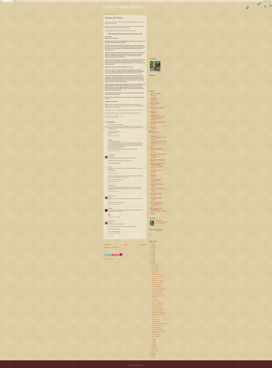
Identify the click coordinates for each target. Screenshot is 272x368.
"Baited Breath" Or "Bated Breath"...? (159, 312)
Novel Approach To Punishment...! (159, 290)
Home (125, 244)
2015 (152, 253)
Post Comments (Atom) (114, 247)
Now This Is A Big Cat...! (157, 292)
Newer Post (106, 244)
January (154, 350)
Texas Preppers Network (156, 193)
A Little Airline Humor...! (156, 301)
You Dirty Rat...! (155, 299)
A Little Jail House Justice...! (158, 304)
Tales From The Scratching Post (158, 188)
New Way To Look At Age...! (157, 329)
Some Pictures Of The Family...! (158, 276)
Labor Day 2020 (154, 171)
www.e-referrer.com (159, 231)
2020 (152, 243)
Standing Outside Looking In (157, 184)
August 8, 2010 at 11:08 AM (113, 191)
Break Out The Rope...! (156, 327)
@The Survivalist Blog (156, 93)
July (153, 338)
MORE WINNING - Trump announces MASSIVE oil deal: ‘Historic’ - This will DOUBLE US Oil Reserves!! (158, 117)
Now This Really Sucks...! (157, 306)
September (154, 270)
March (153, 346)
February (154, 348)
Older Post (144, 244)
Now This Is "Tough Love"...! (157, 303)
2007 (152, 357)
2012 (152, 259)
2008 (152, 355)
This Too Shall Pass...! (156, 334)
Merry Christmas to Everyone (156, 194)
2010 (152, 263)
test (151, 94)
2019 (152, 245)
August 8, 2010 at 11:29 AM (113, 204)
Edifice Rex (153, 126)
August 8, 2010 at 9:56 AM (113, 181)
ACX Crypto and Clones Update (157, 108)
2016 (152, 251)
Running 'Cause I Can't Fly (157, 170)
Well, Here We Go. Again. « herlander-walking (157, 209)
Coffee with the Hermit (123, 6)
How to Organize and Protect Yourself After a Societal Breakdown (158, 204)
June (153, 340)
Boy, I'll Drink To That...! (157, 274)
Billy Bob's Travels (155, 102)
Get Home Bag (154, 99)
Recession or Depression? (156, 180)
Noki (109, 208)
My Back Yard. (153, 123)
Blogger (142, 365)
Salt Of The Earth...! (156, 336)
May (153, 342)
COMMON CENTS (155, 115)
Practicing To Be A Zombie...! (158, 308)
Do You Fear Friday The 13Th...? (158, 310)
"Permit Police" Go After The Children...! (160, 323)
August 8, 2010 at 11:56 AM (113, 216)
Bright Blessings (154, 111)
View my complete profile (160, 223)
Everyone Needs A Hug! (155, 132)
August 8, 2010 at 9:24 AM (113, 151)
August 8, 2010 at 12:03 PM (114, 233)
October (154, 268)
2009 (152, 353)
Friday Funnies (154, 198)
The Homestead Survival (156, 202)
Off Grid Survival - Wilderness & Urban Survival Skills (158, 164)
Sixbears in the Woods (156, 179)
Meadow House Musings (156, 148)
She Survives (154, 174)
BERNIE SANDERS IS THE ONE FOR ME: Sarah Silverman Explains (159, 138)
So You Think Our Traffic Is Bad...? (159, 288)
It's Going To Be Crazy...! (157, 286)
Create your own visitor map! (109, 258)
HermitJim (110, 155)
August (153, 272)
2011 (152, 261)
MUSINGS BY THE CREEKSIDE (158, 160)
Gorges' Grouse (154, 131)
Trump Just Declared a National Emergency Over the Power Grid (157, 166)
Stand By (152, 185)
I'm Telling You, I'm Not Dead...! (158, 282)
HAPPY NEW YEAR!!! (155, 156)
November (154, 266)
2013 (152, 257)
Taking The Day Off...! (156, 319)
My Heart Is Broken (154, 127)
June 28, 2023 (153, 189)
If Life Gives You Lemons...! (157, 325)
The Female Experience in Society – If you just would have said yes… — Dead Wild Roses (159, 211)
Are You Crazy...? (155, 317)
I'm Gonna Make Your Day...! (158, 294)
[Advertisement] (129, 241)
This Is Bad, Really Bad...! (157, 284)
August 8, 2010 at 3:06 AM (113, 135)
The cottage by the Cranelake (114, 124)
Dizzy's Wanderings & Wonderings (158, 122)
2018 (152, 247)
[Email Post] (122, 115)
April (153, 344)
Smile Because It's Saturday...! (158, 280)
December (154, 264)
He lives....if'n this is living (156, 103)
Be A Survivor (154, 98)
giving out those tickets (113, 117)
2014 (152, 255)
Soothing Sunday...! (156, 278)
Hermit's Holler (154, 136)
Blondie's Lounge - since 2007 (157, 107)
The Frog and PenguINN (156, 197)
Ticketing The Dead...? (156, 321)
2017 (152, 249)
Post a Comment (110, 236)
